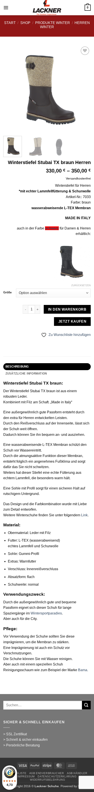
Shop (25, 23)
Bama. (83, 670)
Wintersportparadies (46, 613)
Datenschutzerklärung (57, 776)
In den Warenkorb (67, 309)
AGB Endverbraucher (46, 773)
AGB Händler (77, 773)
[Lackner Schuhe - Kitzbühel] (47, 7)
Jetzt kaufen (72, 321)
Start (10, 23)
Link (84, 515)
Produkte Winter (52, 23)
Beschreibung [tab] (17, 366)
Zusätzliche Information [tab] (26, 373)
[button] (6, 7)
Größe (7, 292)
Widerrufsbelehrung (47, 779)
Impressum (26, 776)
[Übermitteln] (86, 705)
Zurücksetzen (81, 285)
